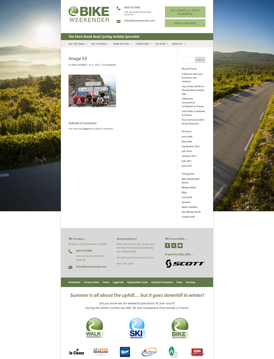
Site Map (190, 282)
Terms (106, 282)
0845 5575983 (84, 251)
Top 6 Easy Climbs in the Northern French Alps (193, 90)
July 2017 (187, 160)
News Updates (190, 206)
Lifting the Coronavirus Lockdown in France (193, 102)
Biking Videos (189, 187)
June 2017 (187, 165)
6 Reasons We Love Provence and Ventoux (192, 77)
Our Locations (99, 44)
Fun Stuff (160, 44)
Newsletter (74, 282)
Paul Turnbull (79, 64)
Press (179, 282)
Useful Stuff (142, 44)
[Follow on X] (173, 245)
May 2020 (187, 141)
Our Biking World (191, 211)
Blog (184, 192)
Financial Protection (162, 282)
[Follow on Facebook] (167, 245)
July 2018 (187, 151)
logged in (87, 128)
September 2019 (190, 146)
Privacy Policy (91, 282)
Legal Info (118, 282)
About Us (177, 44)
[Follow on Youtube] (180, 245)
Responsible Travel (137, 282)
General (186, 202)
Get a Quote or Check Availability (185, 12)
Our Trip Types (76, 44)
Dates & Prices (121, 44)
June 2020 (187, 136)
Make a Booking (185, 23)
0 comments (109, 64)
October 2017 (189, 156)
